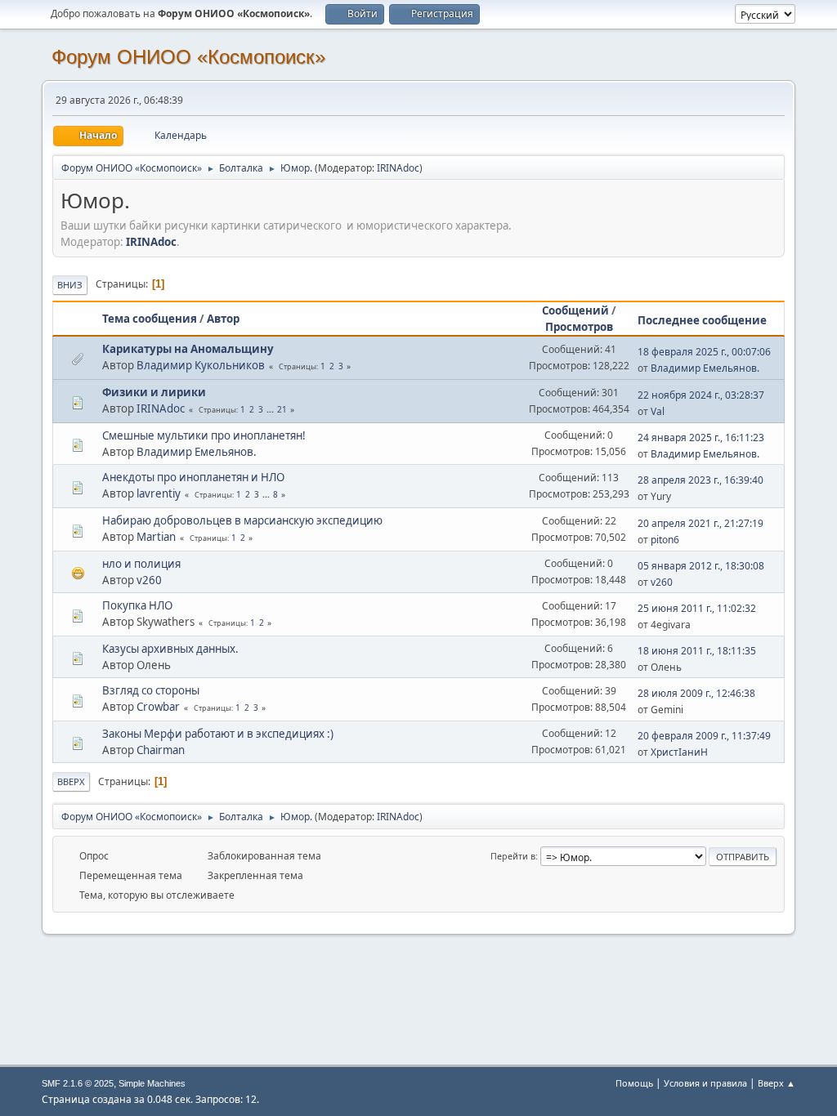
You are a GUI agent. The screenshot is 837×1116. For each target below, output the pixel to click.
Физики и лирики (154, 392)
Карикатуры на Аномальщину (188, 348)
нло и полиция (141, 563)
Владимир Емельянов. (705, 368)
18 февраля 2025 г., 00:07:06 (704, 352)
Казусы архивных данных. (170, 648)
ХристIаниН (679, 752)
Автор (223, 318)
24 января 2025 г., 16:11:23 (701, 437)
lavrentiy (159, 493)
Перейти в (512, 856)
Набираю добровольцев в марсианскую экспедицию (242, 520)
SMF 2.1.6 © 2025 (78, 1083)
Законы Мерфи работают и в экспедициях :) (217, 733)
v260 (149, 580)
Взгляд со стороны (150, 690)
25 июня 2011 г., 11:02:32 (697, 608)
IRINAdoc (398, 168)
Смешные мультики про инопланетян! (204, 435)
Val (658, 411)
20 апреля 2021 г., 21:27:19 (700, 523)
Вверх (71, 781)
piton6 (665, 540)
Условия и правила (705, 1083)
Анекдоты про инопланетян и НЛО (193, 477)
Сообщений (575, 310)
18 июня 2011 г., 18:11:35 (697, 651)
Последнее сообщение (702, 320)
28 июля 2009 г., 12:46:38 (696, 693)
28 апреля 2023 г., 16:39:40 (700, 480)
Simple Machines (152, 1083)
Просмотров (579, 326)
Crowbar (158, 706)
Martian (156, 536)
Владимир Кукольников (201, 365)
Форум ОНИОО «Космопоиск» (188, 57)
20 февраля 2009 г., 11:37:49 (704, 736)
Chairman (161, 750)
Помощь (634, 1083)
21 (282, 409)
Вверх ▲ (776, 1083)
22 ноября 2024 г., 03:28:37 (701, 395)
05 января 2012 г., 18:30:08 (701, 566)
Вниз (70, 285)
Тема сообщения (149, 318)
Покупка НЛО (137, 605)
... (271, 409)
